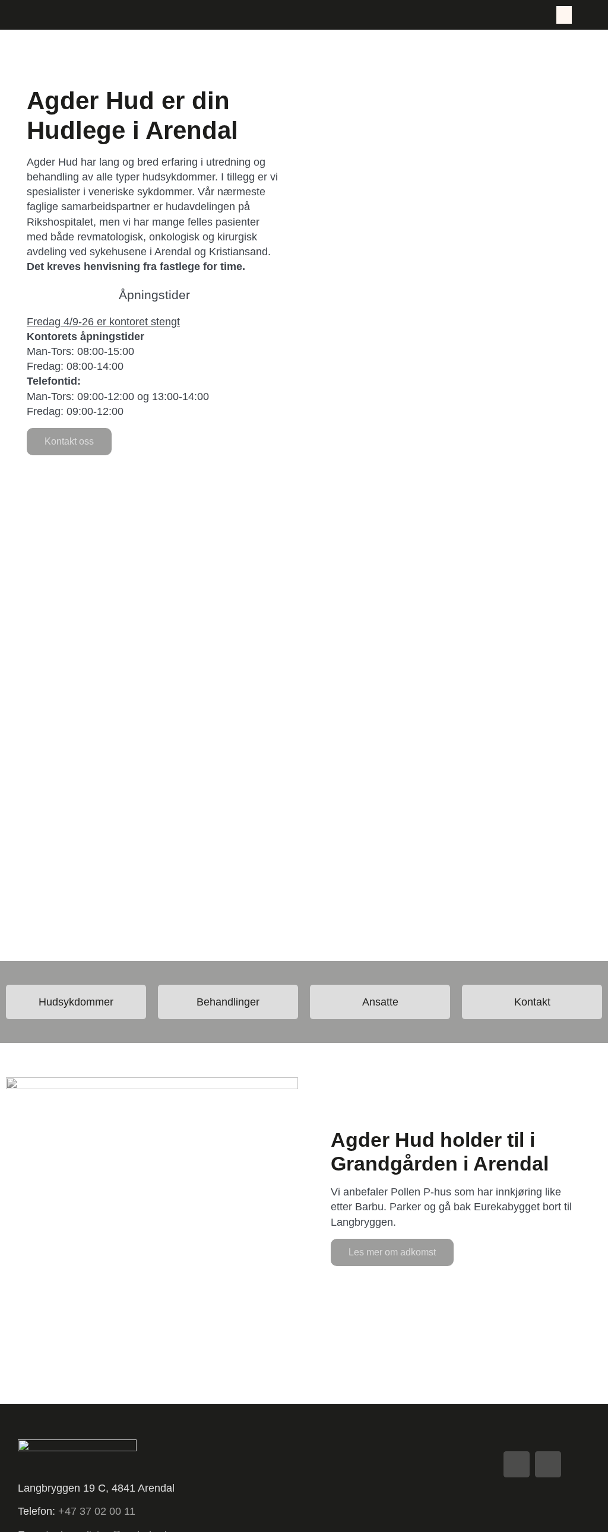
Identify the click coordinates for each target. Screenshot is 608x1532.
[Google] (517, 1464)
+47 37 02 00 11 (98, 1511)
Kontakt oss (69, 441)
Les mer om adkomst (392, 1252)
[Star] (548, 1464)
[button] (564, 15)
